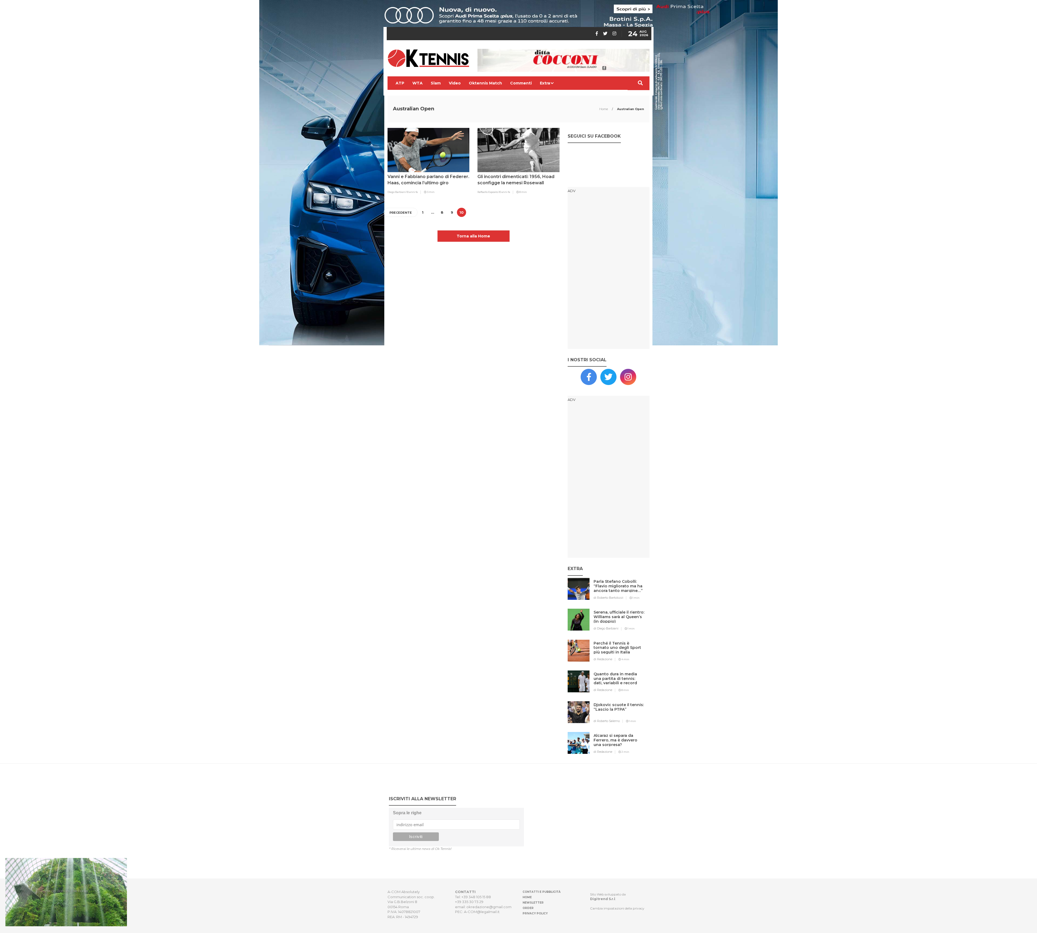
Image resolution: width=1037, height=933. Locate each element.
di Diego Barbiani (606, 628)
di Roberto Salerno (607, 721)
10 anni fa (412, 191)
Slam (436, 83)
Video (455, 83)
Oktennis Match (485, 83)
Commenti (521, 83)
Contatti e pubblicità (542, 892)
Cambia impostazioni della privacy (617, 908)
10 (461, 212)
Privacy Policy (535, 913)
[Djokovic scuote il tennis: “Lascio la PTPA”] (619, 715)
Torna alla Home (473, 236)
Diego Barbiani (397, 191)
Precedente (400, 212)
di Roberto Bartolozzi (608, 598)
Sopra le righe (407, 813)
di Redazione (603, 659)
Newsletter (533, 902)
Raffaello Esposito (488, 191)
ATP (400, 83)
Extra (545, 83)
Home (604, 109)
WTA (417, 83)
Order (528, 908)
